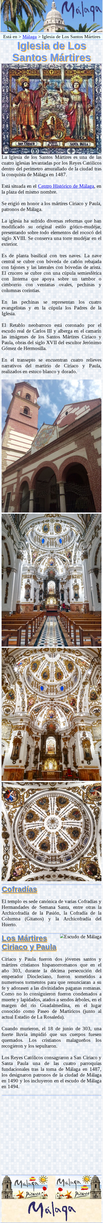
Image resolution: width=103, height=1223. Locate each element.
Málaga (29, 36)
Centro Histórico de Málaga (66, 186)
